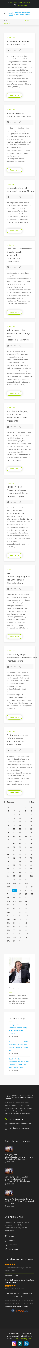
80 (31, 862)
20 (31, 818)
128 (8, 901)
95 (31, 872)
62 (14, 851)
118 (31, 890)
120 (14, 894)
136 (8, 909)
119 (8, 894)
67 (14, 854)
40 (31, 833)
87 (14, 869)
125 (14, 898)
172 (8, 941)
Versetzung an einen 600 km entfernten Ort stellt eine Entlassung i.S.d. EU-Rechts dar (17, 1179)
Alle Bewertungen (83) (13, 1275)
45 (31, 836)
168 (8, 937)
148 (8, 919)
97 (14, 876)
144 (8, 916)
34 (26, 829)
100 (31, 876)
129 (14, 901)
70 (31, 854)
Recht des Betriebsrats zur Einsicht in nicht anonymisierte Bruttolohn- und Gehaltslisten (19, 255)
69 (26, 854)
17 (14, 818)
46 (8, 840)
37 (14, 833)
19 (25, 818)
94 (26, 872)
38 (20, 833)
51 (8, 844)
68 (20, 854)
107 (20, 883)
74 (25, 858)
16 (8, 818)
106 (14, 883)
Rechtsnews (11, 38)
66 (8, 854)
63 (20, 851)
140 (8, 912)
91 (8, 872)
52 (14, 844)
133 (14, 905)
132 (8, 905)
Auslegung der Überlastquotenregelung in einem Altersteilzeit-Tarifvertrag (19, 1157)
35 (31, 829)
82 (14, 865)
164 (8, 934)
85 (31, 865)
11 (8, 815)
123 (32, 894)
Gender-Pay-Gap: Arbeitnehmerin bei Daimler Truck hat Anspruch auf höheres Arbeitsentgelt (19, 1201)
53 (20, 844)
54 (26, 844)
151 (26, 919)
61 (8, 851)
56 (8, 847)
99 (26, 876)
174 (20, 941)
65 (31, 851)
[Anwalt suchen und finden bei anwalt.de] (19, 1312)
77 (14, 862)
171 (26, 937)
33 (20, 829)
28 (20, 826)
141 (14, 912)
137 (14, 909)
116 (20, 890)
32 (14, 829)
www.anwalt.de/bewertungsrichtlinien (16, 1306)
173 (14, 941)
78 (20, 862)
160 (8, 930)
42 (14, 836)
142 (20, 912)
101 (8, 880)
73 (20, 858)
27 (14, 826)
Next (32, 802)
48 (20, 840)
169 (14, 937)
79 (26, 862)
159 (26, 927)
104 (26, 880)
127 (26, 898)
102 (14, 880)
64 (26, 851)
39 (26, 833)
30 (31, 826)
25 (31, 822)
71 (8, 858)
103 (20, 880)
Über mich (14, 988)
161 (14, 930)
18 (20, 818)
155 (26, 923)
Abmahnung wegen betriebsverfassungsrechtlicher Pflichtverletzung (22, 657)
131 (26, 901)
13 (20, 815)
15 (31, 815)
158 (20, 927)
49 (26, 840)
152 (8, 923)
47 (14, 840)
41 (8, 836)
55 (31, 844)
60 (31, 847)
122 (26, 894)
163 (26, 930)
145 (14, 916)
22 (14, 822)
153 (14, 923)
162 (20, 930)
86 (8, 869)
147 (26, 916)
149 (14, 919)
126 (20, 898)
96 (8, 876)
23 (20, 822)
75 (31, 858)
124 (8, 898)
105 (8, 883)
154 (20, 923)
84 (26, 865)
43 (20, 836)
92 (14, 872)
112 (26, 887)
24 (26, 822)
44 (26, 836)
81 (8, 865)
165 (14, 934)
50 (31, 840)
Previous (10, 802)
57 (14, 847)
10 (31, 811)
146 (20, 916)
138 (20, 909)
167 (26, 934)
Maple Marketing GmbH (23, 1339)
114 (8, 890)
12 (14, 815)
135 (26, 905)
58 (20, 847)
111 (20, 887)
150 (20, 919)
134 (20, 905)
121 (20, 894)
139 (26, 909)
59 (26, 847)
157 (14, 927)
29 (26, 826)
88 (20, 869)
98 (20, 876)
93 (20, 872)
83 (20, 865)
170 (20, 937)
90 (31, 869)
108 (26, 883)
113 (32, 887)
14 (25, 815)
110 (14, 887)
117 (26, 890)
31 (8, 829)
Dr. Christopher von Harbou (13, 21)
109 (8, 887)
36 (8, 833)
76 (8, 862)
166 (20, 934)
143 (26, 912)
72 (14, 858)
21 (8, 822)
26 (8, 826)
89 (26, 869)
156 (8, 927)
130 (20, 901)
